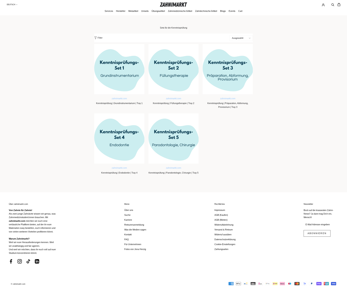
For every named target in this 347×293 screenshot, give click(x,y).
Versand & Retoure (223, 230)
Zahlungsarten (221, 249)
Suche (127, 215)
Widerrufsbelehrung (223, 225)
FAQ (126, 239)
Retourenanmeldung (134, 225)
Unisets (145, 11)
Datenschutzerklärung (225, 239)
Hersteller (120, 11)
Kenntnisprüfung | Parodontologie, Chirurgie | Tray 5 (173, 173)
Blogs (223, 11)
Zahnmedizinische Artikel (180, 11)
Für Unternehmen (132, 244)
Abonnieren (317, 233)
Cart (240, 11)
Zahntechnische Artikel (206, 11)
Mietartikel (133, 11)
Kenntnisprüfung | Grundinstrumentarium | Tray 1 (119, 103)
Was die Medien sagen (135, 230)
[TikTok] (28, 261)
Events (232, 11)
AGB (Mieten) (220, 220)
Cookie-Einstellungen (224, 244)
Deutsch (11, 5)
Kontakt (128, 234)
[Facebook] (11, 261)
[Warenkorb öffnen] (339, 4)
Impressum (219, 210)
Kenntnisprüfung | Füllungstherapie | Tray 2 (173, 103)
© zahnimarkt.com (18, 284)
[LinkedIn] (37, 261)
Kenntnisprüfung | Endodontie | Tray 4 (119, 173)
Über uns (128, 210)
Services (109, 11)
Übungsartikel (158, 11)
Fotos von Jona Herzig (135, 249)
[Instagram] (19, 261)
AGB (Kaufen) (221, 215)
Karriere (128, 220)
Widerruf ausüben (223, 234)
